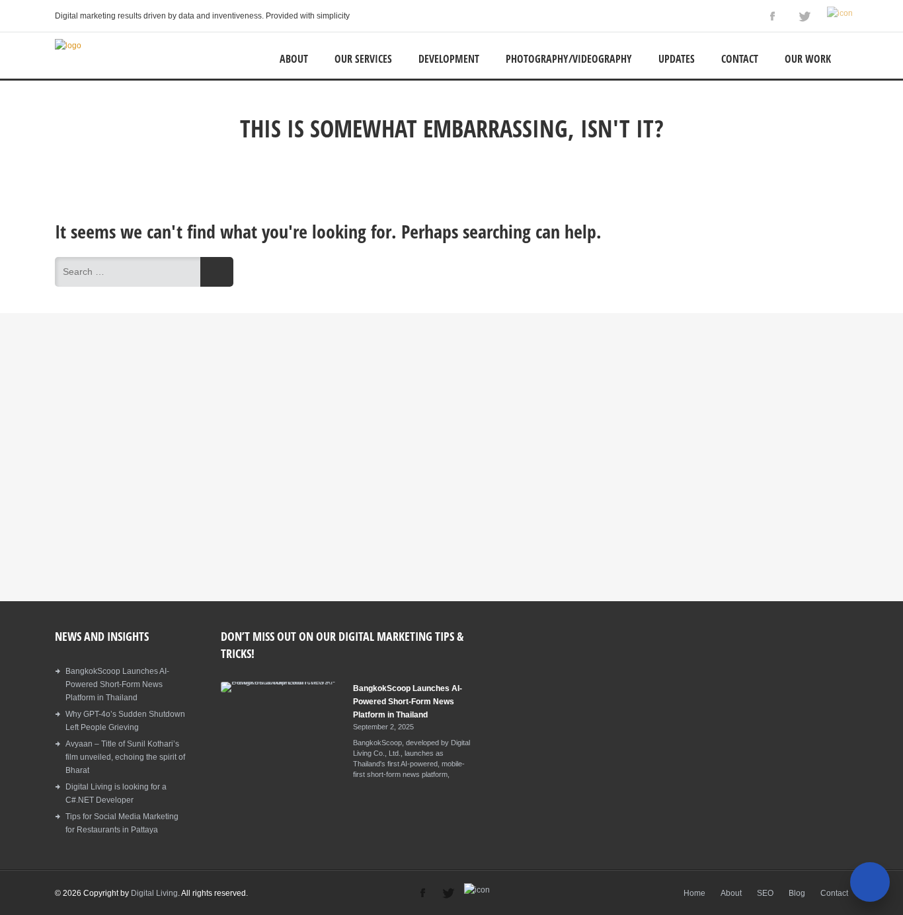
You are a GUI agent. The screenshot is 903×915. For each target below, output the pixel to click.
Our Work (808, 59)
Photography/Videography (569, 59)
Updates (676, 59)
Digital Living (154, 893)
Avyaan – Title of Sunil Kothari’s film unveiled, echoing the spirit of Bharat (125, 757)
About (294, 59)
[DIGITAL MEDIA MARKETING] (68, 45)
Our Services (363, 59)
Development (448, 59)
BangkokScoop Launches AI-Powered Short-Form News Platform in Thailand (117, 684)
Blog (797, 893)
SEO (765, 893)
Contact (739, 59)
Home (694, 893)
